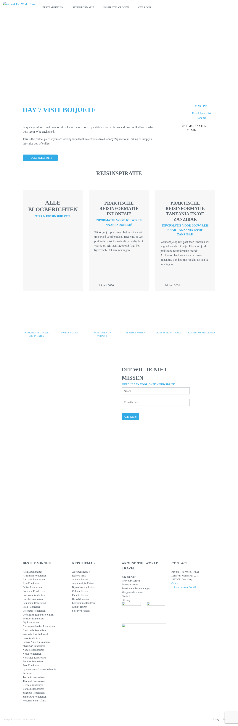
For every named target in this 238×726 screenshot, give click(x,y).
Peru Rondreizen (31, 665)
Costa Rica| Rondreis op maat (38, 614)
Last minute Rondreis (83, 603)
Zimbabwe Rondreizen (34, 696)
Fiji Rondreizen (31, 622)
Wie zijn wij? (129, 576)
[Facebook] (172, 700)
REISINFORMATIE (83, 7)
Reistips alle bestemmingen (136, 588)
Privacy (216, 719)
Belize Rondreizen (32, 587)
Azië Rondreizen (31, 583)
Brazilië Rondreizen (33, 599)
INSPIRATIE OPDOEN (116, 7)
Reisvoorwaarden (131, 580)
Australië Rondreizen (34, 579)
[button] (225, 7)
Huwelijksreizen (80, 599)
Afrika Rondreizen (32, 571)
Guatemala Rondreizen (34, 630)
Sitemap (126, 600)
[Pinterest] (179, 700)
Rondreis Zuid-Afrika (34, 700)
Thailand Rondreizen (34, 681)
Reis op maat (79, 575)
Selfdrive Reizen (81, 610)
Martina (201, 106)
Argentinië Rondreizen (34, 575)
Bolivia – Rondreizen (34, 591)
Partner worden (130, 584)
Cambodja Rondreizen (34, 603)
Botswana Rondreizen (34, 595)
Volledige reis (41, 157)
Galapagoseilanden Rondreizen (39, 626)
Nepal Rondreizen (32, 653)
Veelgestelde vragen (132, 592)
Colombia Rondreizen (34, 610)
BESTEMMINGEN (52, 7)
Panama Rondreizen (33, 661)
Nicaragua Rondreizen (34, 657)
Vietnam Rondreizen (33, 688)
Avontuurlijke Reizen (83, 583)
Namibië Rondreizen (33, 649)
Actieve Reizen (80, 579)
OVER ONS (144, 7)
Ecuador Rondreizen (33, 618)
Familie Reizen (80, 595)
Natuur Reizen (79, 606)
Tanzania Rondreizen (34, 677)
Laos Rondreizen (31, 638)
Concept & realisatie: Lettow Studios (19, 719)
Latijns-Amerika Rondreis (36, 642)
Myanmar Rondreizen (34, 646)
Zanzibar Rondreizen (34, 692)
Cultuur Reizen (80, 591)
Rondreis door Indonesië (35, 634)
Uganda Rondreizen (33, 685)
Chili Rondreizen (32, 606)
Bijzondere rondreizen (83, 587)
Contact (126, 596)
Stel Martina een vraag (193, 128)
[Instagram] (185, 700)
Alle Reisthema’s (81, 571)
